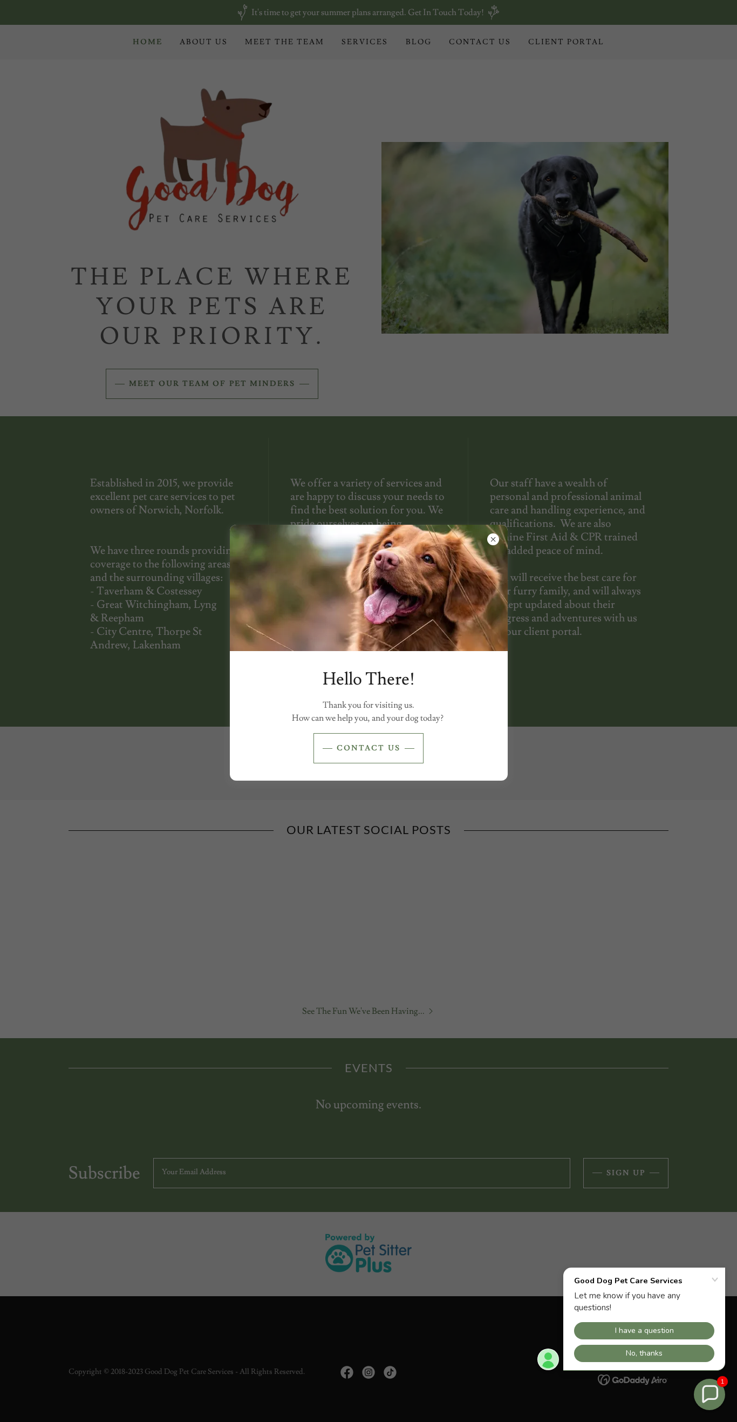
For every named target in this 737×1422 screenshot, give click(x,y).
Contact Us (368, 748)
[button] (709, 1394)
